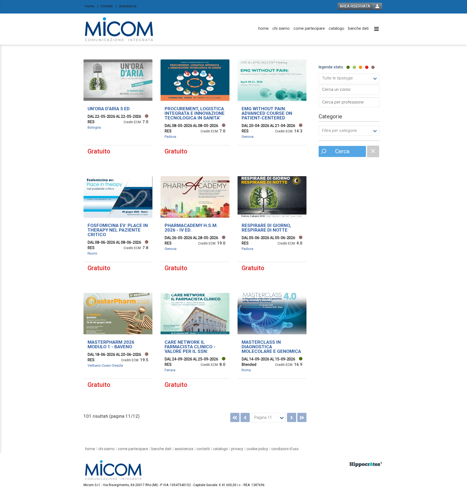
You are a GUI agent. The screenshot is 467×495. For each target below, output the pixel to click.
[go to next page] (291, 417)
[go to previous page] (245, 417)
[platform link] (119, 29)
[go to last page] (301, 417)
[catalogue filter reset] (373, 151)
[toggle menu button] (376, 29)
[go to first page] (234, 417)
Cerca (342, 151)
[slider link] (365, 464)
